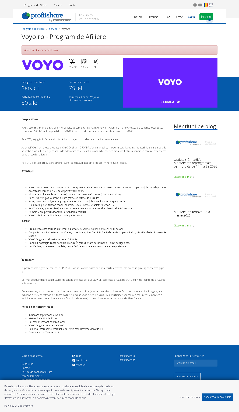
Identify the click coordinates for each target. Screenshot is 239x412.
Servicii (53, 28)
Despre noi (28, 364)
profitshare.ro (127, 355)
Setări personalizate (190, 397)
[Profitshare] (60, 16)
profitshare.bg (127, 359)
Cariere (58, 5)
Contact (73, 5)
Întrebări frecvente (32, 376)
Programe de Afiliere (35, 5)
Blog (78, 355)
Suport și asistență (32, 355)
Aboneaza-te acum (187, 376)
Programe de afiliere (33, 28)
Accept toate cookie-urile (217, 397)
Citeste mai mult (183, 176)
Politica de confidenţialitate (37, 372)
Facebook (81, 360)
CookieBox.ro (25, 405)
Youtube (81, 364)
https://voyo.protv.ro (80, 100)
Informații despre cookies (36, 380)
